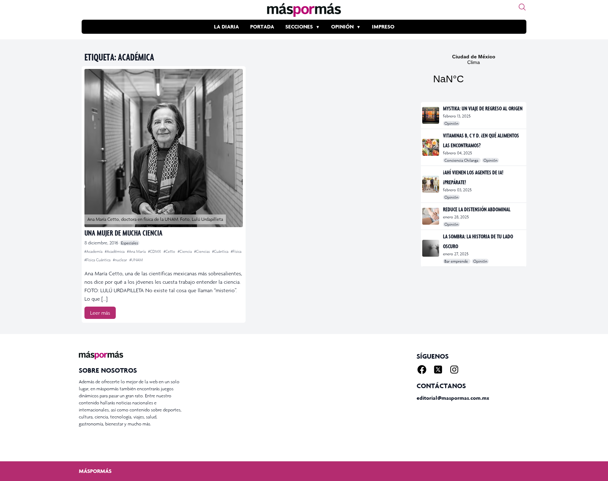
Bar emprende (456, 261)
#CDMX (155, 251)
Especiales (129, 242)
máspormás (95, 471)
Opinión (342, 26)
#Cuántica (220, 251)
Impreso (383, 26)
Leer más (100, 312)
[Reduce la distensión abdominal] (431, 216)
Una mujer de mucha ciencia (123, 232)
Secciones (299, 26)
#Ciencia (185, 251)
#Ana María (137, 251)
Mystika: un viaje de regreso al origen (482, 108)
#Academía (93, 251)
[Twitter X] (438, 369)
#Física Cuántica (98, 259)
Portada (262, 26)
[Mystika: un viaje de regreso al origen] (431, 115)
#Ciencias (202, 251)
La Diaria (226, 26)
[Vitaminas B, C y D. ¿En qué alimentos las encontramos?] (431, 147)
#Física (236, 251)
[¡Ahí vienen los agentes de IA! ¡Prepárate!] (431, 184)
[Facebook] (422, 369)
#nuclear (120, 259)
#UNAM (136, 259)
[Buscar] (522, 7)
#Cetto (170, 251)
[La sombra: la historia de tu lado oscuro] (431, 248)
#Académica (115, 251)
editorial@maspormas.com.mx (453, 398)
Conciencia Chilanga (461, 160)
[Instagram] (454, 369)
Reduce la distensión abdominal (477, 209)
